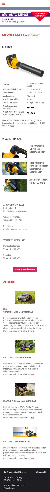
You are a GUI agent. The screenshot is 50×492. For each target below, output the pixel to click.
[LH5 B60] (25, 65)
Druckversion (12, 472)
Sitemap (22, 472)
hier (12, 125)
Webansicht (41, 472)
